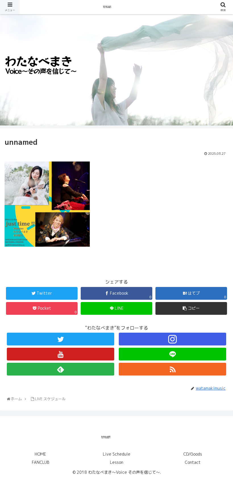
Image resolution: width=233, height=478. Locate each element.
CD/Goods (192, 454)
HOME (40, 454)
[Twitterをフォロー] (60, 339)
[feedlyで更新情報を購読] (60, 369)
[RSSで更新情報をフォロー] (172, 369)
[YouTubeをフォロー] (60, 354)
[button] (216, 469)
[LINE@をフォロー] (172, 354)
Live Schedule (116, 454)
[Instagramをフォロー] (172, 339)
